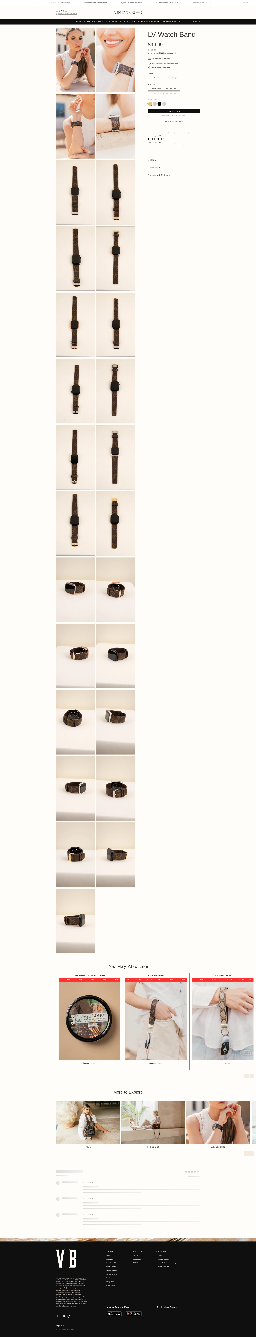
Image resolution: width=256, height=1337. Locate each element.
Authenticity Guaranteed (95, 3)
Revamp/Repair (171, 22)
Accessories (113, 22)
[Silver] (164, 104)
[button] (174, 53)
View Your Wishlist (174, 121)
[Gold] (150, 104)
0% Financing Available (59, 3)
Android (134, 1313)
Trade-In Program (149, 22)
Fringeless (153, 1147)
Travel (88, 1147)
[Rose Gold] (154, 104)
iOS (114, 1313)
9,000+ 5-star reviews (24, 3)
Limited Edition (93, 22)
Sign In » (60, 1326)
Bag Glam (129, 22)
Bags (79, 22)
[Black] (159, 104)
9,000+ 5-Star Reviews (66, 14)
